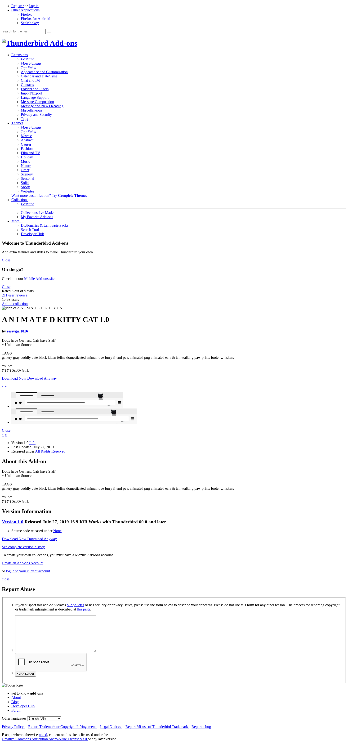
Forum (16, 710)
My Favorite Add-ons (37, 217)
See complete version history (23, 547)
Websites (27, 191)
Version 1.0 (12, 521)
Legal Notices (111, 727)
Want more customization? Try (49, 195)
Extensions (19, 55)
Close (6, 260)
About (16, 698)
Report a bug (201, 727)
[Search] (48, 32)
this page (83, 609)
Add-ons (62, 43)
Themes (17, 123)
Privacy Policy (13, 727)
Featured (27, 59)
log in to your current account (28, 571)
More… (17, 221)
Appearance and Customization (44, 72)
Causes (26, 144)
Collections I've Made (37, 213)
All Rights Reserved (50, 451)
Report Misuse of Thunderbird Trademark (157, 727)
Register (17, 6)
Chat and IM (30, 80)
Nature (26, 166)
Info (32, 443)
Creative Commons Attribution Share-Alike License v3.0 (45, 739)
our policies (75, 605)
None (57, 531)
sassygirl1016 (17, 331)
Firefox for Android (35, 19)
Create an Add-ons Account (22, 563)
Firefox (26, 14)
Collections (19, 200)
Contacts (27, 85)
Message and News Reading (42, 106)
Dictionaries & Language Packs (44, 225)
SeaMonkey (30, 23)
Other (25, 170)
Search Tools (30, 230)
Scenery (27, 174)
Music (25, 161)
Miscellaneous (31, 110)
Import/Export (31, 93)
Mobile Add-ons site (39, 279)
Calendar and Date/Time (39, 76)
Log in (34, 6)
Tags (24, 119)
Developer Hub (32, 234)
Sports (25, 187)
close (5, 579)
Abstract (27, 140)
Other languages (14, 718)
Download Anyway (42, 378)
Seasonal (27, 178)
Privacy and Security (36, 114)
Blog (15, 702)
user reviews (14, 295)
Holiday (27, 157)
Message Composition (37, 102)
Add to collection (15, 304)
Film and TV (30, 153)
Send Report (25, 674)
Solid (25, 183)
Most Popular (31, 63)
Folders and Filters (35, 89)
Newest (26, 136)
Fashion (27, 149)
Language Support (35, 97)
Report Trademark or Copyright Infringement (62, 727)
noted (43, 735)
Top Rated (28, 68)
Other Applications (25, 10)
